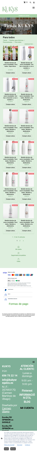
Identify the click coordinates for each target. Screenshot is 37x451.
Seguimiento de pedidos (18, 255)
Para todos (18, 42)
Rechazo (13, 449)
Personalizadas (7, 42)
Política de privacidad (9, 445)
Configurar (27, 445)
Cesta (18, 261)
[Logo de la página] (10, 9)
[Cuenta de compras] (34, 2)
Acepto (6, 449)
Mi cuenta (18, 249)
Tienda (5, 40)
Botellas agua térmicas (16, 40)
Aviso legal (19, 445)
